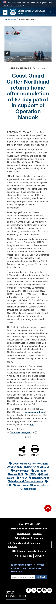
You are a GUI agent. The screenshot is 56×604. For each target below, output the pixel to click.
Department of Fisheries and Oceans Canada (28, 479)
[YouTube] (39, 590)
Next (46, 44)
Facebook (15, 432)
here (32, 424)
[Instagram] (49, 590)
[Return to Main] (48, 509)
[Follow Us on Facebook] (28, 590)
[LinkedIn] (44, 590)
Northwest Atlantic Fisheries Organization (33, 486)
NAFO (23, 478)
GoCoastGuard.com (35, 411)
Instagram (26, 432)
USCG (32, 474)
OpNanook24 (21, 470)
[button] (13, 5)
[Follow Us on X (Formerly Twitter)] (33, 590)
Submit (41, 577)
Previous (10, 44)
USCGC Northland (38, 467)
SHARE (22, 454)
